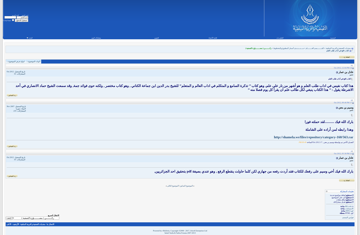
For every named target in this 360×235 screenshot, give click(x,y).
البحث (30, 38)
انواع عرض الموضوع (17, 61)
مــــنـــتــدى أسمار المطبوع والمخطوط (288, 48)
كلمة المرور (15, 15)
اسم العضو (25, 15)
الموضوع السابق (186, 186)
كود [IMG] (349, 211)
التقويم (156, 38)
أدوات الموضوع (34, 61)
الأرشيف (16, 224)
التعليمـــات (279, 38)
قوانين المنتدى (347, 217)
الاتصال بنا (50, 224)
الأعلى (8, 224)
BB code (348, 206)
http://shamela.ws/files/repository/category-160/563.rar (313, 137)
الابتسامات (349, 209)
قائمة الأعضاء (213, 38)
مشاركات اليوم (96, 38)
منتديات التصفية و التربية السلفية (338, 48)
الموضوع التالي (173, 186)
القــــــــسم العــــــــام (315, 48)
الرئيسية (333, 38)
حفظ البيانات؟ (7, 20)
